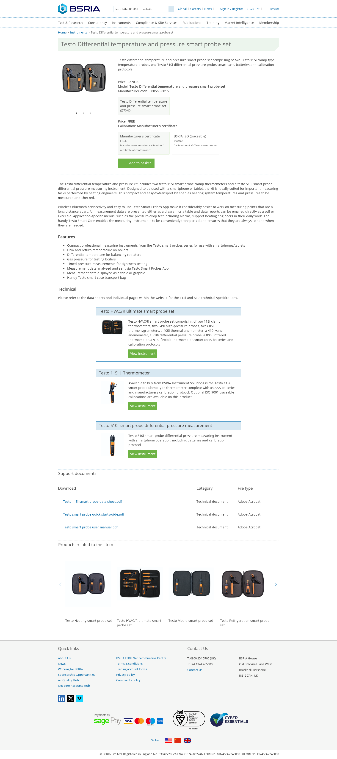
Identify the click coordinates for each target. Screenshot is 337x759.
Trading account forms (131, 669)
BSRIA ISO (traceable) (195, 140)
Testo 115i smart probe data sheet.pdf (92, 501)
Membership (269, 22)
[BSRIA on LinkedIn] (61, 701)
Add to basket (140, 163)
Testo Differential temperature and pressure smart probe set (143, 105)
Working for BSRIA (70, 669)
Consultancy (97, 22)
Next (276, 584)
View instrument (142, 353)
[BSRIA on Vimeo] (79, 701)
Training (213, 22)
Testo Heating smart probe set (88, 620)
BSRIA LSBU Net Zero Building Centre (141, 658)
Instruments (121, 22)
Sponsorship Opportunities (76, 675)
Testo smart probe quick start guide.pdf (93, 514)
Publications (191, 22)
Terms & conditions (129, 664)
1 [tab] (76, 113)
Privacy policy (125, 675)
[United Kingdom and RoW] (187, 741)
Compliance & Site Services (156, 22)
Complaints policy (128, 680)
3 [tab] (90, 113)
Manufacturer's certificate (141, 143)
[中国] (177, 741)
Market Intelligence (239, 22)
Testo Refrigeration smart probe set (244, 622)
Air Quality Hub (68, 680)
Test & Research (70, 22)
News (62, 664)
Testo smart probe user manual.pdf (90, 527)
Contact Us (194, 670)
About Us (64, 658)
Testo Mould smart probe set (190, 620)
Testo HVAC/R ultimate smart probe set (139, 622)
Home (62, 32)
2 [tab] (83, 113)
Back (61, 584)
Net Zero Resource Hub (74, 686)
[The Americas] (168, 741)
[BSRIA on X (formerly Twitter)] (70, 701)
